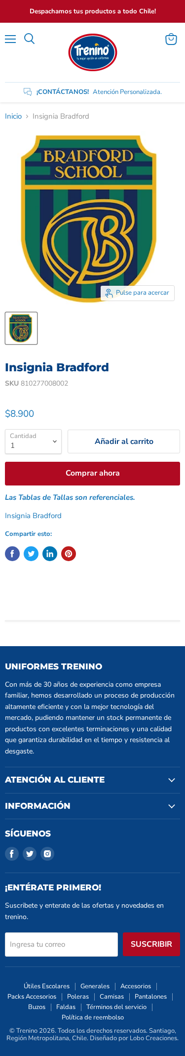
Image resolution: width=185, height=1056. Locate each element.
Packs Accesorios (31, 996)
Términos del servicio (116, 1007)
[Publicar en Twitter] (31, 553)
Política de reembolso (93, 1017)
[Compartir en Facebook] (12, 553)
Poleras (78, 996)
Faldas (65, 1007)
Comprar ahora (93, 473)
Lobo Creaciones (153, 1038)
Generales (95, 986)
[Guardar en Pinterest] (68, 553)
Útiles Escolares (47, 986)
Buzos (36, 1007)
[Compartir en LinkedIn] (49, 553)
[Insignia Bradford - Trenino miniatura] (21, 328)
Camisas (112, 996)
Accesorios (135, 986)
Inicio (13, 116)
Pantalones (151, 996)
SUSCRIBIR (151, 944)
